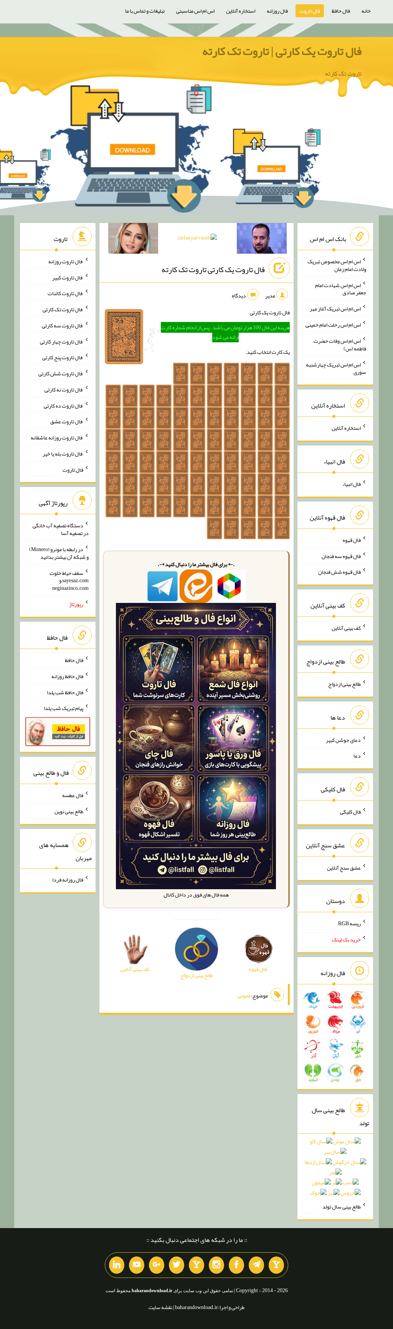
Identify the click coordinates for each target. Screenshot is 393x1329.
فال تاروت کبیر (67, 277)
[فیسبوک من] (236, 1265)
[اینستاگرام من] (216, 1265)
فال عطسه (72, 795)
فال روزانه (277, 10)
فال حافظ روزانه (67, 676)
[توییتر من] (176, 1265)
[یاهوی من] (276, 1265)
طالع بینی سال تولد (341, 1206)
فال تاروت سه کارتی (62, 325)
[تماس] (196, 1265)
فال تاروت (309, 10)
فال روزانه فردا (67, 879)
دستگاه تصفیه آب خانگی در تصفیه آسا (61, 529)
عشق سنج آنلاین (344, 867)
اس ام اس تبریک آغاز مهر (335, 308)
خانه (366, 10)
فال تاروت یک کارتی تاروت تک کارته (213, 269)
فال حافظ (341, 10)
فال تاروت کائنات (65, 293)
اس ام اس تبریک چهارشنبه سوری (336, 368)
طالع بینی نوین (68, 811)
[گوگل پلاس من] (156, 1265)
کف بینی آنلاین (346, 627)
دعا (357, 755)
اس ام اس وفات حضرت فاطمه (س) (340, 344)
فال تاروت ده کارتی (63, 405)
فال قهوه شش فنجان (339, 571)
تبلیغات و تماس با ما (145, 10)
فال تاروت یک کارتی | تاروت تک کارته (282, 51)
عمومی (244, 995)
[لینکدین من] (116, 1265)
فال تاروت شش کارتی (60, 373)
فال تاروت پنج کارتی (62, 357)
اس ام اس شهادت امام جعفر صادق (340, 288)
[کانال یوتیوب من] (136, 1265)
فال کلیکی (350, 811)
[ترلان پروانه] (197, 239)
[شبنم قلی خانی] (133, 239)
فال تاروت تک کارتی (63, 309)
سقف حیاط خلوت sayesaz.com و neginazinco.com (69, 580)
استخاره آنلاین (240, 10)
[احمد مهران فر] (262, 239)
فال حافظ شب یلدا (65, 692)
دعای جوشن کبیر (343, 739)
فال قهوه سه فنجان (341, 555)
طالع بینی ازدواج (344, 684)
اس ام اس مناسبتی (195, 10)
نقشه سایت (160, 1307)
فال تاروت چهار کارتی (61, 341)
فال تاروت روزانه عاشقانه (57, 437)
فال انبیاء (351, 484)
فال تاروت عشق (66, 421)
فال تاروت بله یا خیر (63, 453)
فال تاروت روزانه (65, 261)
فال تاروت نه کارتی (64, 389)
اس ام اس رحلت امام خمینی (333, 324)
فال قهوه (352, 540)
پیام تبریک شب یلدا (63, 708)
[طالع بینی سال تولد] (335, 1170)
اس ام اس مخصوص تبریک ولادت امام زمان (336, 265)
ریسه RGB (349, 923)
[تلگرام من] (256, 1265)
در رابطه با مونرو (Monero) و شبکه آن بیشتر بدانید (59, 553)
